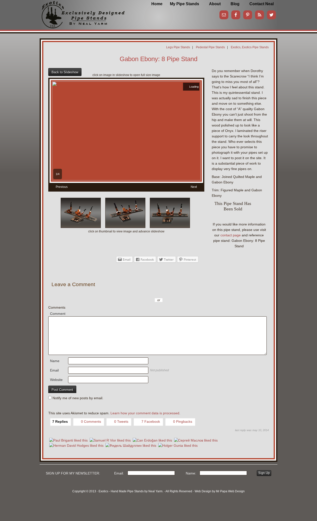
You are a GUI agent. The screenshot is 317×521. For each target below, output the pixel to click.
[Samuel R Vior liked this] (110, 440)
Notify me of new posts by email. (78, 398)
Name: (191, 473)
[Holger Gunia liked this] (178, 445)
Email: (119, 473)
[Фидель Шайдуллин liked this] (131, 445)
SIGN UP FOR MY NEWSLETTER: (73, 473)
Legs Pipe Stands (178, 47)
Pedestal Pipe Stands (210, 47)
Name (54, 361)
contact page (230, 235)
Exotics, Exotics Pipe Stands (250, 47)
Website (56, 380)
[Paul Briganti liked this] (68, 440)
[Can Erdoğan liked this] (152, 440)
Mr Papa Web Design (230, 491)
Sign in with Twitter (136, 293)
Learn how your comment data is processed (144, 413)
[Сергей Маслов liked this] (196, 440)
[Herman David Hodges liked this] (76, 445)
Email (54, 370)
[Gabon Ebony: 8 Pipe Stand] (126, 179)
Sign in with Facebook (180, 293)
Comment (57, 314)
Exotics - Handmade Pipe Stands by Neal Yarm (80, 12)
